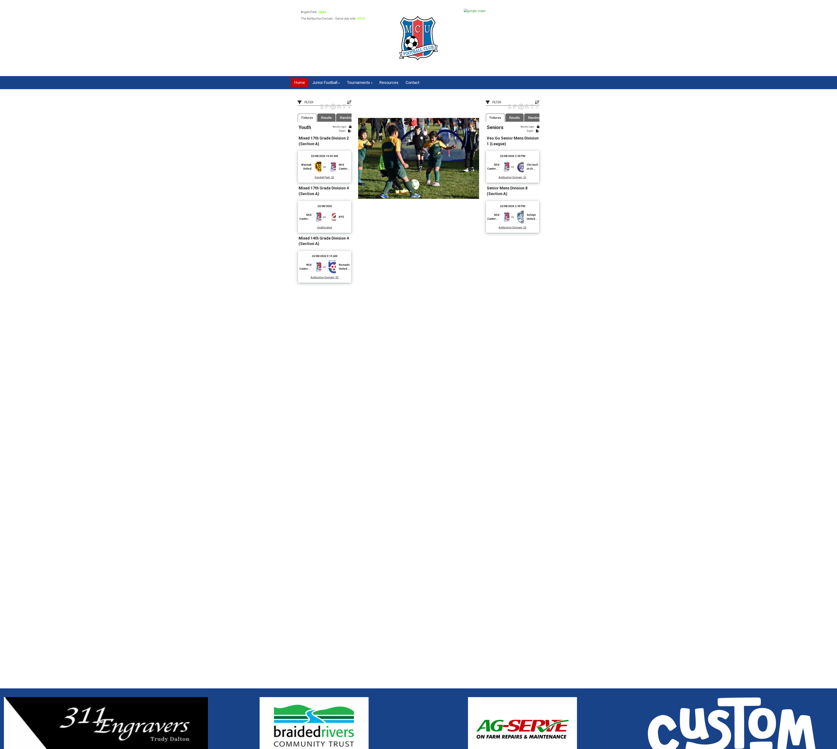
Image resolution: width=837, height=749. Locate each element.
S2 (332, 177)
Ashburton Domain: (323, 277)
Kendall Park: (322, 177)
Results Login (340, 127)
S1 (524, 177)
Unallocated (324, 227)
